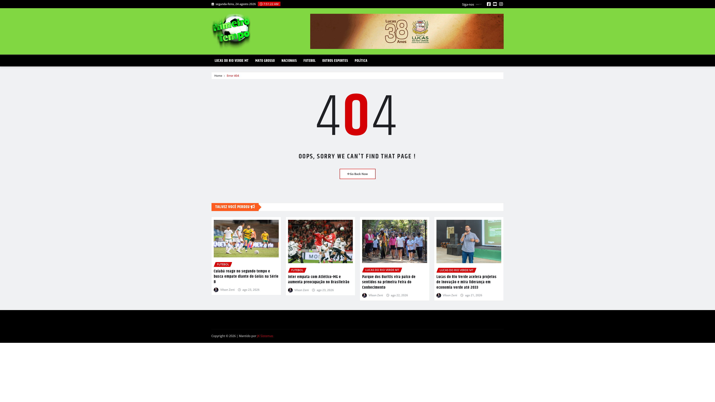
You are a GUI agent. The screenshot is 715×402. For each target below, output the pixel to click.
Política (361, 60)
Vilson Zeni (227, 289)
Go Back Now (359, 174)
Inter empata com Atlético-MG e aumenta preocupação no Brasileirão (318, 279)
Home (218, 75)
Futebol (310, 60)
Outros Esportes (335, 60)
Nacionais (289, 60)
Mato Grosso (265, 60)
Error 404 (233, 75)
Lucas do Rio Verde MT (232, 60)
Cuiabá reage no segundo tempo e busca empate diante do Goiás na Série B (246, 276)
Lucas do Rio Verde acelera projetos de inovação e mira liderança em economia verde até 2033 (466, 282)
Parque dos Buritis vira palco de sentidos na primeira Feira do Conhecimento (389, 282)
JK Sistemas (265, 336)
